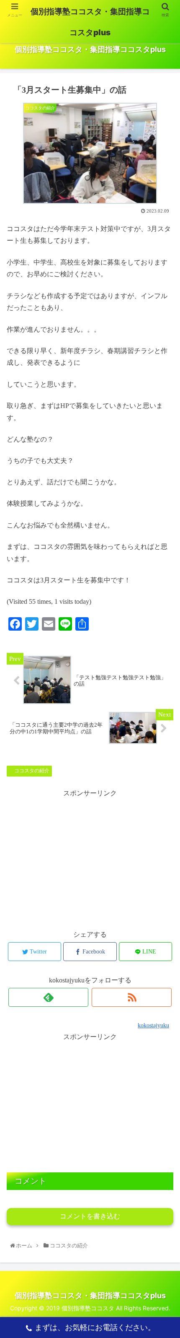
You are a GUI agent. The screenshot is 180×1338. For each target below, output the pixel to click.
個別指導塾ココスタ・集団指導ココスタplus (90, 22)
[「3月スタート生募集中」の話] (110, 1135)
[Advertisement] (90, 858)
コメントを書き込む (90, 1216)
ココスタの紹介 (31, 771)
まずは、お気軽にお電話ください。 (95, 1327)
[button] (164, 934)
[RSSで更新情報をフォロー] (132, 997)
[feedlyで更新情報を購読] (48, 997)
